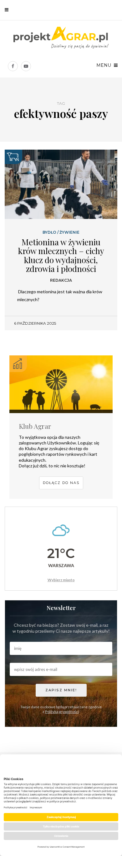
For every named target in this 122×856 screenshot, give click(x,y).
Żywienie (69, 232)
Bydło (49, 232)
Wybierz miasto (61, 579)
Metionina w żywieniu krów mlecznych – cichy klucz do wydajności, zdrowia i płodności (61, 255)
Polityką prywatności (62, 711)
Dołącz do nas (61, 483)
